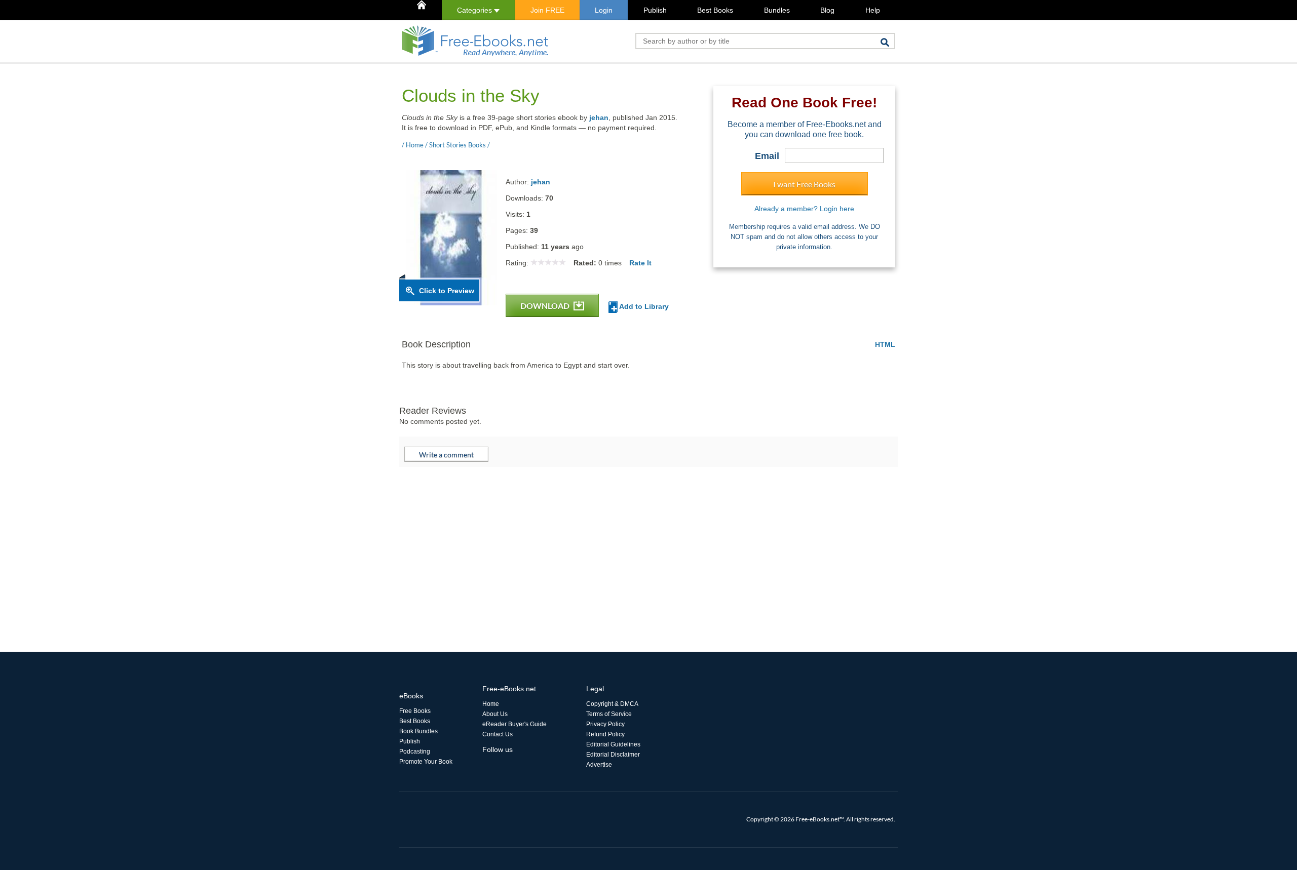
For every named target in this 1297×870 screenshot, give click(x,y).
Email (767, 156)
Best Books (715, 10)
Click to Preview (446, 291)
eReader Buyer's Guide (514, 724)
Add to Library (643, 306)
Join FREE (547, 10)
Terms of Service (609, 714)
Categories (475, 10)
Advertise (599, 764)
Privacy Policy (605, 724)
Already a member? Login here (804, 209)
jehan (598, 117)
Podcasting (414, 751)
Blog (827, 10)
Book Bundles (418, 731)
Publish (655, 10)
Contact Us (497, 734)
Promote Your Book (425, 761)
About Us (495, 714)
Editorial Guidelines (613, 744)
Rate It (640, 263)
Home (490, 703)
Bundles (777, 10)
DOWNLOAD (545, 305)
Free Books (415, 711)
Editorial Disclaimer (613, 754)
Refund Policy (605, 734)
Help (872, 10)
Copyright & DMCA (612, 703)
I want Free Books (804, 184)
